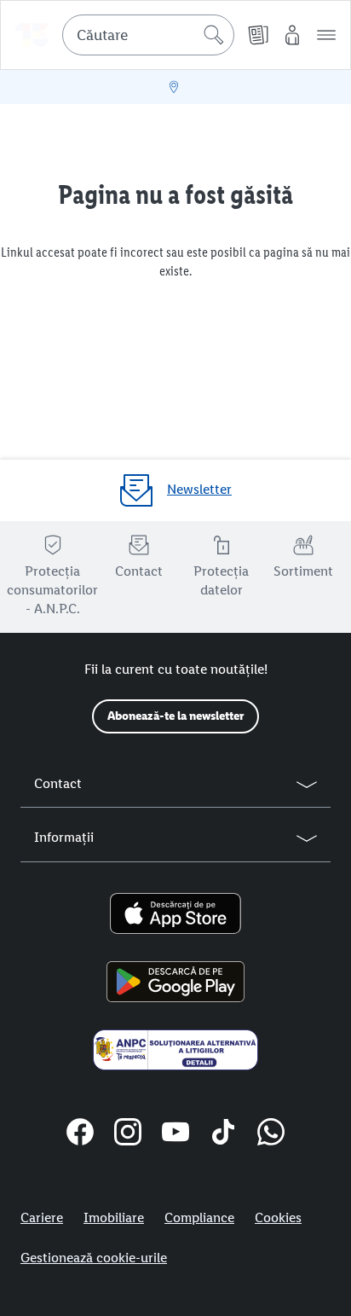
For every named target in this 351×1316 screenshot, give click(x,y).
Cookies (278, 1217)
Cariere (41, 1217)
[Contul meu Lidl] (292, 35)
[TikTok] (223, 1134)
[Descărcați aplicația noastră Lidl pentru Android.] (175, 981)
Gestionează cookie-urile (93, 1257)
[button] (326, 35)
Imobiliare (113, 1217)
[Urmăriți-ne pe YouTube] (175, 1134)
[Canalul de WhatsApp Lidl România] (271, 1134)
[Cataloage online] (258, 35)
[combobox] (148, 34)
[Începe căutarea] (214, 35)
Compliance (199, 1217)
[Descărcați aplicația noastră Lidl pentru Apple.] (176, 913)
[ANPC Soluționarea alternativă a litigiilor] (175, 1049)
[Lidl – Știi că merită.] (31, 35)
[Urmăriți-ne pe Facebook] (80, 1134)
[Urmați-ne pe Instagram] (127, 1134)
